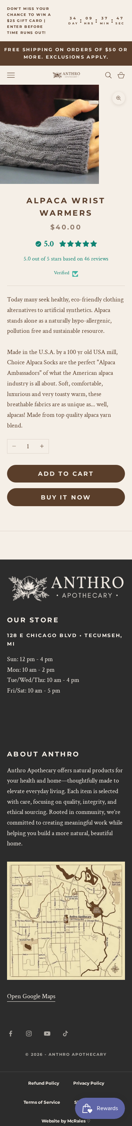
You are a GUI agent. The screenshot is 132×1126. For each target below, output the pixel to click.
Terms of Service (42, 1102)
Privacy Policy (88, 1083)
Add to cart (66, 473)
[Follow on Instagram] (28, 1033)
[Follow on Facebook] (10, 1033)
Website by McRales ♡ (66, 1121)
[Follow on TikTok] (65, 1033)
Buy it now (66, 497)
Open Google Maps (31, 996)
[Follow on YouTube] (47, 1033)
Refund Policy (43, 1083)
